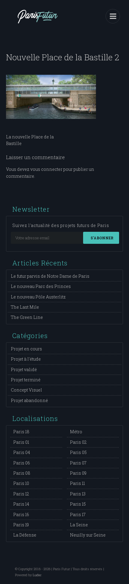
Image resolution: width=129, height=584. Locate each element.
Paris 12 (21, 494)
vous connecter (46, 169)
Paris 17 (78, 514)
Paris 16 (21, 514)
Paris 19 (21, 525)
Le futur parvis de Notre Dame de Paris (50, 276)
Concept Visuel (26, 390)
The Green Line (27, 317)
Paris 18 (21, 431)
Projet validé (24, 369)
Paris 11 (77, 483)
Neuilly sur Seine (88, 535)
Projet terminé (25, 380)
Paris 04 (21, 452)
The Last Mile (25, 307)
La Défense (24, 535)
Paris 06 (21, 463)
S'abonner (102, 237)
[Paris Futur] (37, 21)
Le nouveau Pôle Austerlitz (38, 297)
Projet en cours (26, 349)
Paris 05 (78, 452)
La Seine (79, 525)
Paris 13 (78, 494)
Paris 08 (21, 473)
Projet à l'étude (26, 359)
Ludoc (37, 575)
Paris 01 (21, 442)
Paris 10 (21, 483)
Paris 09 (78, 473)
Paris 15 (78, 504)
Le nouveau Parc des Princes (41, 286)
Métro (76, 431)
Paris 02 (78, 442)
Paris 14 (21, 504)
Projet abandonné (29, 400)
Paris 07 (78, 463)
